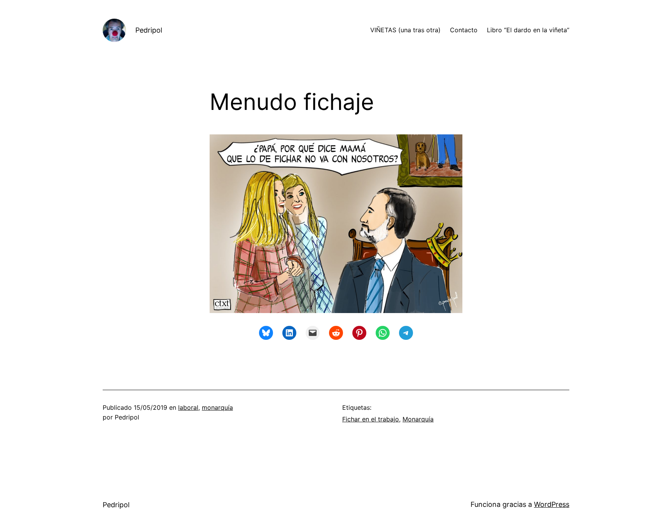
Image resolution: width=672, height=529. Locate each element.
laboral (188, 407)
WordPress (551, 504)
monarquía (217, 407)
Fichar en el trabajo (370, 419)
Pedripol (148, 30)
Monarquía (418, 419)
